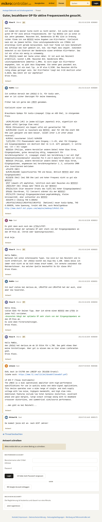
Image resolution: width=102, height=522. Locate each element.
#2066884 (94, 88)
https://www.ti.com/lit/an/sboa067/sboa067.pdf (42, 374)
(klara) (18, 22)
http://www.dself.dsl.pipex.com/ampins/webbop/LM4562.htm (34, 208)
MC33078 (9, 177)
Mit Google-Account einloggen (18, 487)
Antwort (8, 81)
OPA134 (9, 188)
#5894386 (94, 366)
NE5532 (60, 34)
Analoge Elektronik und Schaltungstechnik (18, 10)
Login (96, 3)
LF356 (36, 226)
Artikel (51, 3)
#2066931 (94, 281)
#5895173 (94, 417)
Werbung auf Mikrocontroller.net (78, 517)
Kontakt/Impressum (19, 517)
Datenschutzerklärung (37, 517)
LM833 (34, 102)
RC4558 (46, 371)
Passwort (8, 468)
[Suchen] (88, 3)
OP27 (8, 183)
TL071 (8, 141)
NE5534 (9, 149)
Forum (61, 3)
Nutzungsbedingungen (55, 517)
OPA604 (9, 191)
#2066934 (94, 302)
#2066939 (94, 337)
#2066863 (94, 22)
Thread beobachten (14, 434)
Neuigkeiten (39, 3)
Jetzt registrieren (13, 506)
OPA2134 (12, 56)
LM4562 (33, 93)
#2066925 (94, 249)
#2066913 (94, 220)
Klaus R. (12, 22)
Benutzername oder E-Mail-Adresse (15, 461)
